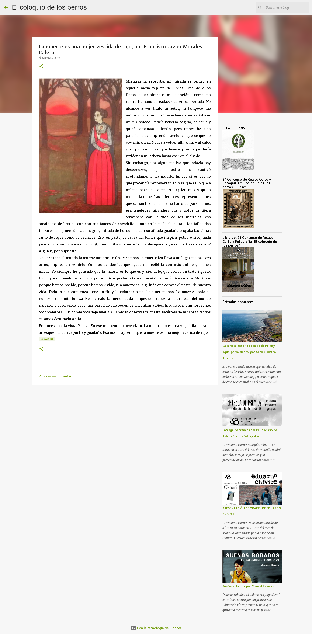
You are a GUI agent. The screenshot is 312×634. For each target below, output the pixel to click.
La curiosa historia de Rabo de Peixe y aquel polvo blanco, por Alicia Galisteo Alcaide (249, 352)
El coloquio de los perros (49, 7)
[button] (41, 66)
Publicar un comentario (56, 376)
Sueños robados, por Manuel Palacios (248, 586)
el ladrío (47, 339)
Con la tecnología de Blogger (158, 628)
